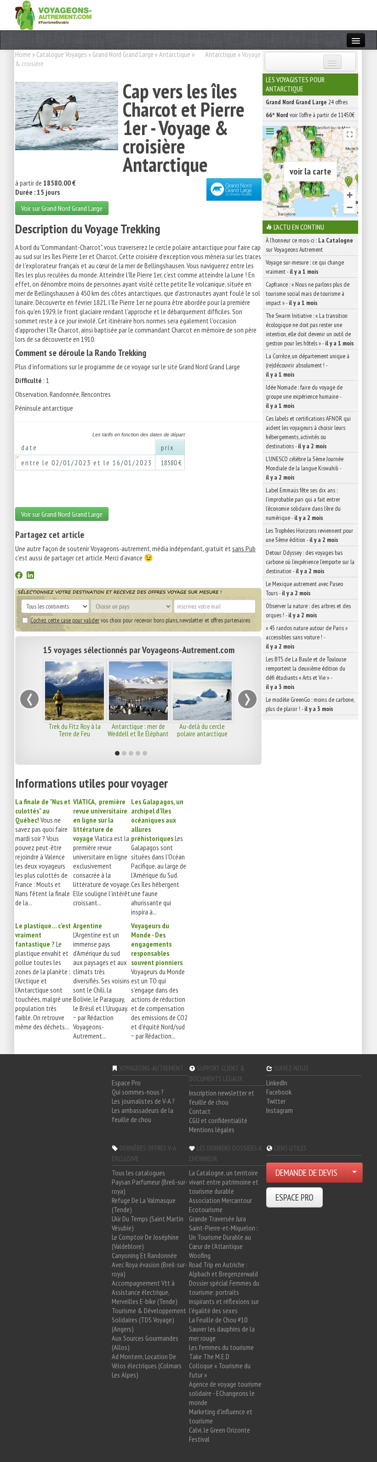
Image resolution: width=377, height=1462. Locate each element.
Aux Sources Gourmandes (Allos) (145, 1342)
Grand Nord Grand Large (123, 54)
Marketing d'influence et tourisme (220, 1416)
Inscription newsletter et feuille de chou (221, 1097)
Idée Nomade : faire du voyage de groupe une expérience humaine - (304, 396)
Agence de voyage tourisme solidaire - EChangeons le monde (225, 1393)
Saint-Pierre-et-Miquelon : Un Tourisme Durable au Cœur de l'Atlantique (223, 1237)
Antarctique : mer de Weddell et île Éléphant (138, 730)
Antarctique (174, 54)
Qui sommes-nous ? (138, 1091)
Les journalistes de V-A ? (143, 1101)
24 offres (307, 102)
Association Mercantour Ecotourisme (220, 1205)
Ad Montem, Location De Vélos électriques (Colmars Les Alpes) (147, 1365)
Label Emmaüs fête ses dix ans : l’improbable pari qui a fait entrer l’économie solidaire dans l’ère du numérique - (303, 504)
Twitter (276, 1101)
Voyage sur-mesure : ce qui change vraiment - (305, 267)
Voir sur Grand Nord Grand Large (62, 208)
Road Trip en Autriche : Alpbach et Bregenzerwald (223, 1269)
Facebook (278, 1091)
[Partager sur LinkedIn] (30, 576)
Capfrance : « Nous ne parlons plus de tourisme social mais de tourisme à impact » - (307, 293)
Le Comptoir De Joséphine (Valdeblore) (145, 1241)
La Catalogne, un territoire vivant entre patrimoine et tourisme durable (223, 1182)
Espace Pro (126, 1082)
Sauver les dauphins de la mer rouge (222, 1333)
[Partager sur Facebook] (19, 576)
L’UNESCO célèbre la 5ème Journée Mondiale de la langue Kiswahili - (304, 468)
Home (23, 54)
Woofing (200, 1255)
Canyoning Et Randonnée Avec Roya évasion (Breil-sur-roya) (149, 1264)
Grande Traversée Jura (217, 1218)
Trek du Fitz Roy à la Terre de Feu (74, 730)
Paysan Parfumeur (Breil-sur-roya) (150, 1186)
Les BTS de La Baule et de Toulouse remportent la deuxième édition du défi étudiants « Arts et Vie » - (306, 673)
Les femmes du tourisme (221, 1347)
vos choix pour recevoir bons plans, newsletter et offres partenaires (140, 620)
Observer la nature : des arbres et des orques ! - (308, 610)
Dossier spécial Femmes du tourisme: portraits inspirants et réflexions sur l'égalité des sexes (224, 1296)
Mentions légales (211, 1129)
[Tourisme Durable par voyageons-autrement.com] (53, 14)
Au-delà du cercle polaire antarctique (202, 730)
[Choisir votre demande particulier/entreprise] (354, 1173)
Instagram (279, 1110)
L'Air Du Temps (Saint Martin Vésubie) (147, 1223)
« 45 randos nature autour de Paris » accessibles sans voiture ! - (307, 637)
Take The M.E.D (209, 1356)
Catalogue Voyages (61, 54)
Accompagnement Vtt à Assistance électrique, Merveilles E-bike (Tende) (144, 1292)
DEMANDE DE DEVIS (306, 1173)
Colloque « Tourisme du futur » (220, 1370)
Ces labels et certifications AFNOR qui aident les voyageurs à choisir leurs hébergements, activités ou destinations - (308, 432)
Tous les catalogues (138, 1172)
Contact (200, 1111)
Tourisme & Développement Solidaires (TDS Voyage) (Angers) (149, 1319)
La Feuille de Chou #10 (218, 1319)
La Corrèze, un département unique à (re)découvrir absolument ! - (307, 365)
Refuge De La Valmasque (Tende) (144, 1205)
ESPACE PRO (294, 1197)
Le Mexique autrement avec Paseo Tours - (304, 588)
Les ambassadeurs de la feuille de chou (142, 1115)
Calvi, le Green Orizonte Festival (219, 1434)
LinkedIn (276, 1082)
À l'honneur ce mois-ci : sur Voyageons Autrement (309, 245)
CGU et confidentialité (218, 1120)
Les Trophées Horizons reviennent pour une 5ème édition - (309, 535)
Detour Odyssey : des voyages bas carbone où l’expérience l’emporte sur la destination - (310, 561)
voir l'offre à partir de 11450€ (310, 115)
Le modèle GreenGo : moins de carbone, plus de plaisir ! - (310, 704)
